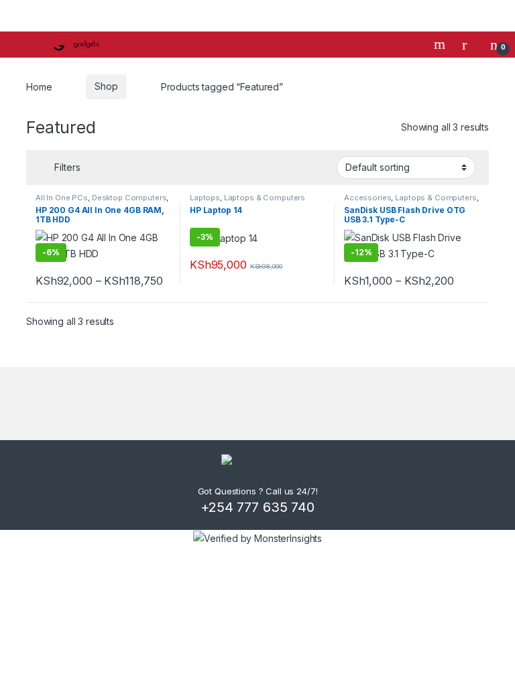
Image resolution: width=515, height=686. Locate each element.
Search (441, 44)
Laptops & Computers (264, 197)
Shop (106, 86)
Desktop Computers (129, 197)
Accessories (367, 197)
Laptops (205, 197)
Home (39, 86)
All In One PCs (62, 197)
